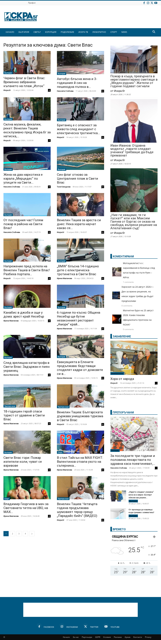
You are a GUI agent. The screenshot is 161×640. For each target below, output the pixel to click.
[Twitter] (152, 3)
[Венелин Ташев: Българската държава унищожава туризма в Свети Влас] (80, 396)
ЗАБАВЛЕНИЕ (122, 336)
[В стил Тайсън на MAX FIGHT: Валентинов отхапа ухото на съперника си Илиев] (80, 442)
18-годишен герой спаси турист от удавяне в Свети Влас (24, 415)
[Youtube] (156, 3)
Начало (66, 637)
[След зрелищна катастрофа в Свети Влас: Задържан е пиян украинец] (27, 347)
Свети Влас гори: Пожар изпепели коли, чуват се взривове (22, 461)
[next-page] (32, 533)
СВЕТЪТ (37, 32)
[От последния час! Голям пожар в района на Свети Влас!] (27, 204)
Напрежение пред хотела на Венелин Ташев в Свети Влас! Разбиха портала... (26, 270)
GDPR (97, 637)
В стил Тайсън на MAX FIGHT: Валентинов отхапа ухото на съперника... (80, 461)
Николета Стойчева (65, 91)
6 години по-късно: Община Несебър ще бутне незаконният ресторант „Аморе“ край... (78, 318)
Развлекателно (117, 373)
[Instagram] (148, 3)
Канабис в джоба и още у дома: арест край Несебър (23, 314)
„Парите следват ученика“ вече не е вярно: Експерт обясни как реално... (141, 495)
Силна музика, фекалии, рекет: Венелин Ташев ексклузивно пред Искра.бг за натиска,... (27, 130)
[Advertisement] (80, 610)
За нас (76, 637)
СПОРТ (113, 32)
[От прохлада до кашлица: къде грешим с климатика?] (118, 514)
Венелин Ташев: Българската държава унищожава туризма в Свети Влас (80, 416)
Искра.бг (7, 90)
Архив (127, 637)
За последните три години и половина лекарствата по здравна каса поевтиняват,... (132, 460)
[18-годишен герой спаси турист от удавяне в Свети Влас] (27, 395)
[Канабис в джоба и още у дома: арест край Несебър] (27, 297)
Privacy (148, 637)
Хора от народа (122, 379)
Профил (32, 2)
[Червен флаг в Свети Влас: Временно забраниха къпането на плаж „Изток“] (27, 62)
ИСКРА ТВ (83, 32)
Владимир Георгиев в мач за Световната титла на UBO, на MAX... (25, 508)
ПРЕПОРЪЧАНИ (123, 412)
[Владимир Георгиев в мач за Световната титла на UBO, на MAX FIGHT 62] (27, 488)
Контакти (137, 637)
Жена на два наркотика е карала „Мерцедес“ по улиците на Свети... (23, 178)
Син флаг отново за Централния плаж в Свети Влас (77, 178)
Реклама (118, 637)
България (8, 73)
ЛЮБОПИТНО (99, 32)
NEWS (124, 32)
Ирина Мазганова (64, 278)
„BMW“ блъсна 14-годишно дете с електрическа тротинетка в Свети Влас (78, 270)
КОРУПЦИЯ (50, 32)
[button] (154, 32)
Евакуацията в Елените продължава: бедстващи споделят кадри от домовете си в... (80, 368)
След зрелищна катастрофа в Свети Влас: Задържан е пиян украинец (26, 367)
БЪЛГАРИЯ (24, 32)
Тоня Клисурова (63, 186)
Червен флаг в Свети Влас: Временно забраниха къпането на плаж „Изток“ (24, 82)
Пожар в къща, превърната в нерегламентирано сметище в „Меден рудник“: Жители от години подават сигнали (134, 81)
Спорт (60, 452)
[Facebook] (144, 3)
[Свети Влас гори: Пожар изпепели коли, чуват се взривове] (27, 442)
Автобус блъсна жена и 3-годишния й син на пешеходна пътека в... (77, 83)
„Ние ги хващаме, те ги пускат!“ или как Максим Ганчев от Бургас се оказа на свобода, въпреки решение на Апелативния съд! (133, 221)
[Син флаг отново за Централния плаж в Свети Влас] (80, 159)
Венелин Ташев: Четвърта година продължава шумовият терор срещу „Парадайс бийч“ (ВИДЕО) (77, 510)
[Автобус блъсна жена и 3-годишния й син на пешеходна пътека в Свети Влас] (80, 63)
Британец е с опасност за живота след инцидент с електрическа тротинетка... (78, 129)
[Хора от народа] (134, 358)
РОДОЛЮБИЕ (67, 32)
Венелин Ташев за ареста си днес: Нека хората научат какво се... (79, 224)
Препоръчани (9, 406)
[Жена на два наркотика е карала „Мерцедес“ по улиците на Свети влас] (27, 159)
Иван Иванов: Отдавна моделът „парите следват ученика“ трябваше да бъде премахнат (131, 150)
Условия (107, 637)
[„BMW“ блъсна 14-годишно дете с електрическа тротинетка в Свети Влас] (80, 250)
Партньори (87, 637)
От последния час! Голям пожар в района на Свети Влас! (23, 224)
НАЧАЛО (10, 32)
